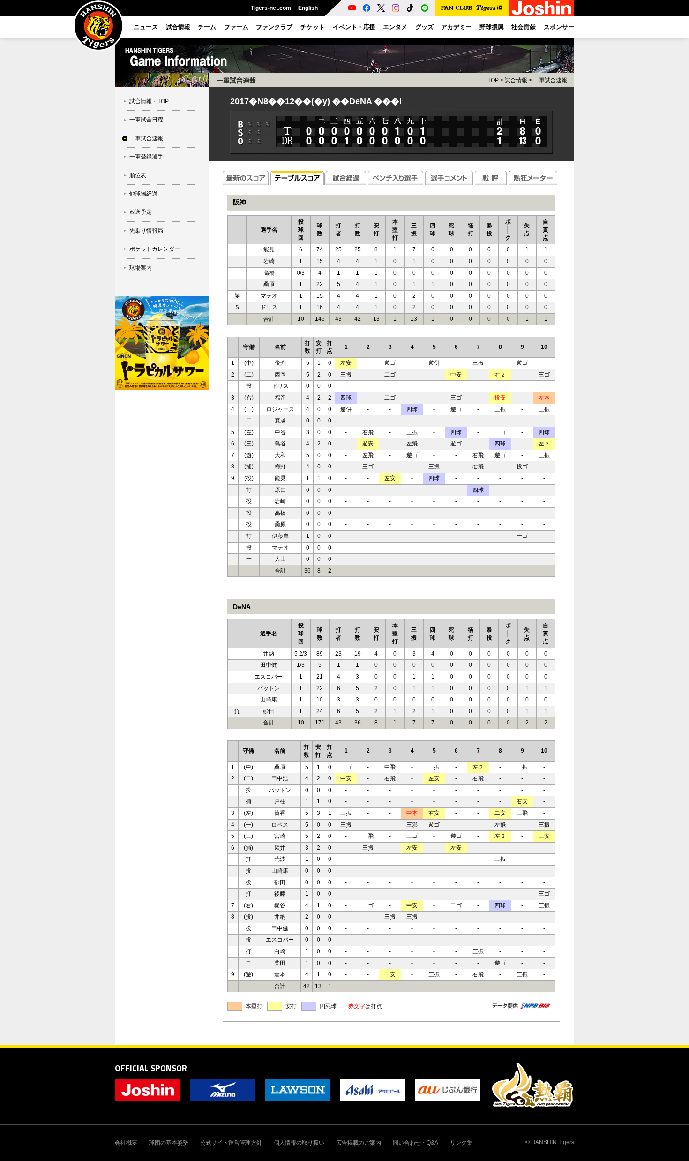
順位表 (137, 175)
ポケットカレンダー (154, 249)
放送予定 (140, 212)
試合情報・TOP (149, 101)
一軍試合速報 (146, 138)
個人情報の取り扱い (299, 1142)
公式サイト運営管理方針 (231, 1142)
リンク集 (461, 1142)
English (308, 8)
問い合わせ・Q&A (415, 1142)
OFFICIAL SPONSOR (151, 1068)
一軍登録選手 (146, 156)
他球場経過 (143, 193)
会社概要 (126, 1142)
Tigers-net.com (271, 8)
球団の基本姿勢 (168, 1142)
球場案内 (140, 267)
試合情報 (516, 80)
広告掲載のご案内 (358, 1142)
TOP (493, 80)
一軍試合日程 (146, 119)
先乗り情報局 (146, 230)
